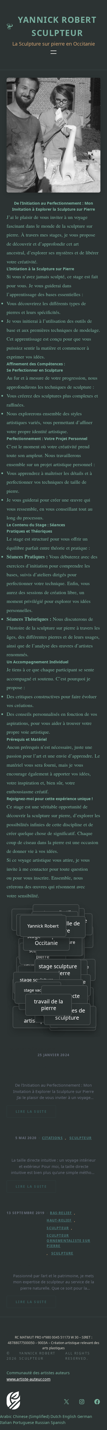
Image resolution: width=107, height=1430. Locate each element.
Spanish (58, 1422)
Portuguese (23, 1422)
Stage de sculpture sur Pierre (37, 1070)
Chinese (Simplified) (31, 1416)
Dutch (55, 1416)
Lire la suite (36, 1113)
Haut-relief (59, 1220)
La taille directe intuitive (47, 1149)
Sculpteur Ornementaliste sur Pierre (68, 1240)
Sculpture (62, 1253)
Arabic (6, 1416)
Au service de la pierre (43, 1264)
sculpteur (80, 1138)
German (84, 1416)
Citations (52, 1138)
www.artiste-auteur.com (28, 1379)
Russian (42, 1422)
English (69, 1416)
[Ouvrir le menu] (53, 52)
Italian (6, 1422)
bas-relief (61, 1213)
